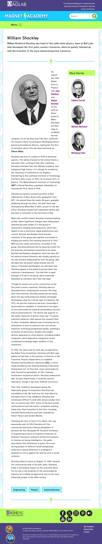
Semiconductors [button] (52, 489)
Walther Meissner (79, 126)
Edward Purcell (78, 100)
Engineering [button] (19, 489)
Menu (14, 24)
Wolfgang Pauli (78, 153)
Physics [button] (34, 489)
